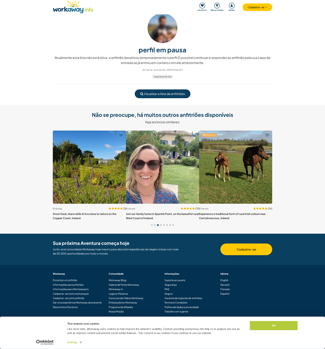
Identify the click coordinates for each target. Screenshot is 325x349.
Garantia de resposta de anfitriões (183, 298)
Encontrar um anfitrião (65, 280)
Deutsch (225, 284)
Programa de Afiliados (121, 307)
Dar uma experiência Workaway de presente (77, 302)
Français (225, 289)
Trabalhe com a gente (176, 311)
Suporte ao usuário (175, 280)
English (224, 280)
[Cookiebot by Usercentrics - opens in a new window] (45, 342)
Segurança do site (162, 76)
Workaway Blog (117, 280)
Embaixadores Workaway (123, 302)
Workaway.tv (116, 289)
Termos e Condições (176, 302)
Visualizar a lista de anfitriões (164, 94)
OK (274, 325)
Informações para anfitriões (68, 284)
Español (224, 293)
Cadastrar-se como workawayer (71, 293)
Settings (72, 342)
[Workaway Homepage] (73, 6)
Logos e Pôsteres (118, 293)
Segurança (171, 284)
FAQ (167, 289)
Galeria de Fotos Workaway (124, 284)
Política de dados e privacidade (182, 307)
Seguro (169, 293)
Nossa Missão (116, 311)
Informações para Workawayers (71, 289)
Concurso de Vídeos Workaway (126, 298)
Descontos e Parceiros (65, 307)
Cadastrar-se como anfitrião (68, 298)
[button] (152, 225)
